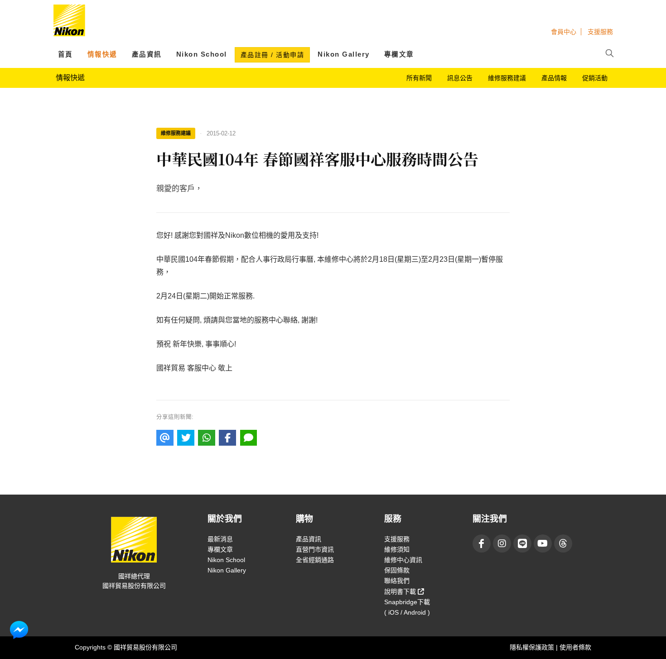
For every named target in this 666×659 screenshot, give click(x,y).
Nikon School (201, 54)
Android (415, 612)
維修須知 (397, 549)
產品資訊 (147, 54)
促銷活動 (595, 78)
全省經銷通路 (315, 559)
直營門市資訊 (315, 549)
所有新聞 (419, 78)
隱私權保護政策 (533, 647)
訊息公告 (460, 78)
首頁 (65, 54)
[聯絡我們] (19, 629)
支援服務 (600, 31)
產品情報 (554, 78)
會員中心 (563, 31)
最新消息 (220, 539)
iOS (393, 612)
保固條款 (397, 570)
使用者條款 (575, 647)
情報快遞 (102, 54)
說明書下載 (401, 591)
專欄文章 (399, 54)
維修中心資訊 (403, 559)
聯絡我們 (397, 580)
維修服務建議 (507, 78)
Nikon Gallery (344, 54)
